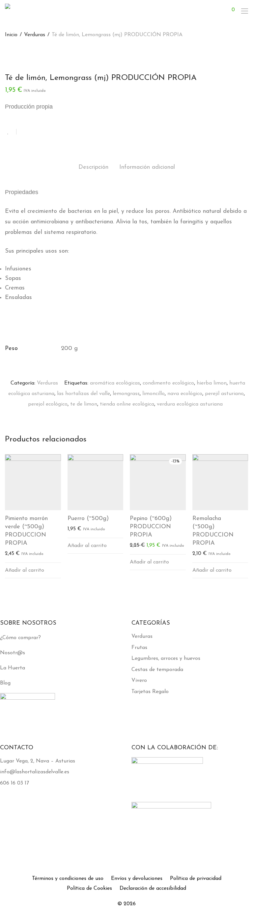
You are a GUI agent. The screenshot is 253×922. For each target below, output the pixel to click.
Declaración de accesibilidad (153, 888)
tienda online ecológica (127, 404)
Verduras (34, 34)
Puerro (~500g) (88, 519)
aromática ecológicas (115, 383)
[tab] (93, 168)
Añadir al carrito (24, 570)
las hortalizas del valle (83, 393)
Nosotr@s (12, 653)
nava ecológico (184, 393)
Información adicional (147, 167)
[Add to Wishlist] (10, 132)
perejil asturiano (224, 393)
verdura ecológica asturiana (190, 404)
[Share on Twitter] (33, 132)
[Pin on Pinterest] (43, 132)
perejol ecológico (48, 404)
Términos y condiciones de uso (67, 878)
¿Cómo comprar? (20, 637)
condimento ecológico (168, 383)
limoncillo (153, 393)
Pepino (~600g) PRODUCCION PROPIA (151, 527)
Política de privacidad (195, 878)
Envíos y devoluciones (136, 878)
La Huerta (12, 668)
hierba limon (212, 383)
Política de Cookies (89, 888)
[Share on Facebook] (23, 132)
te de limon (83, 404)
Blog (5, 683)
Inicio (11, 34)
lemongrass (126, 393)
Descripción (93, 167)
